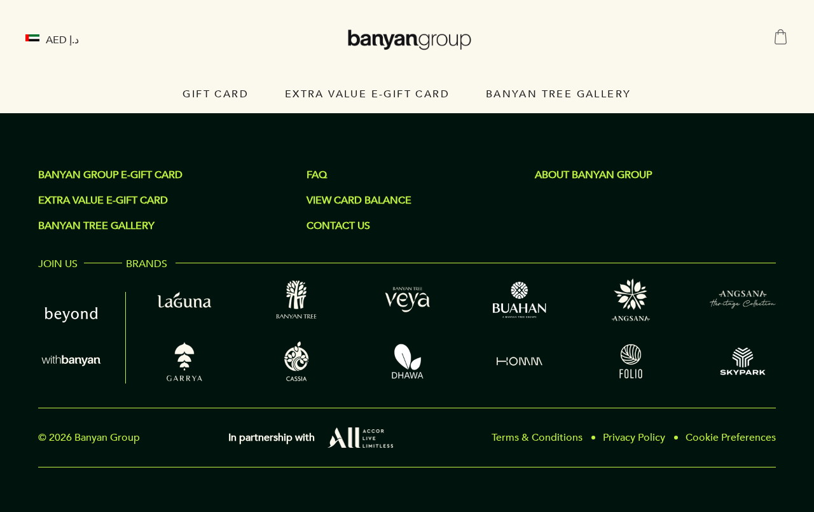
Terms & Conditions (537, 438)
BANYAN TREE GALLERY (96, 226)
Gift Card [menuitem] (216, 94)
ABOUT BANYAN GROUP (593, 175)
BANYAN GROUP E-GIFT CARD (110, 175)
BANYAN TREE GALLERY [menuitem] (558, 94)
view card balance (359, 200)
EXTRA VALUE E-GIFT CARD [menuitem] (367, 94)
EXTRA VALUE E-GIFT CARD (103, 200)
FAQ (317, 175)
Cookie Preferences (731, 438)
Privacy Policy (634, 438)
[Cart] (781, 37)
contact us (338, 226)
